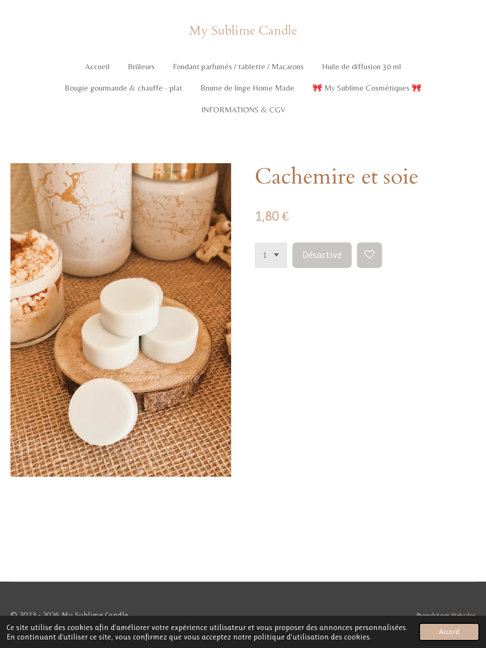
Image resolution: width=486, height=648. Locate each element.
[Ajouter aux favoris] (369, 255)
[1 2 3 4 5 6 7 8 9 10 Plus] (271, 255)
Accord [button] (449, 632)
